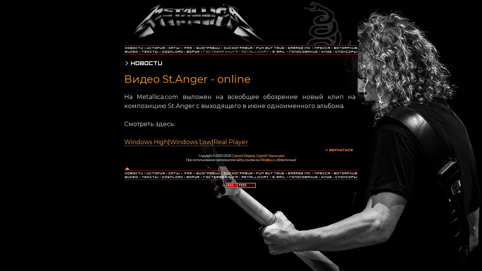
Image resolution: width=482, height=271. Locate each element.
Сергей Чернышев (270, 156)
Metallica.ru (267, 160)
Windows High (146, 142)
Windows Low (191, 142)
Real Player (231, 142)
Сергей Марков (243, 156)
